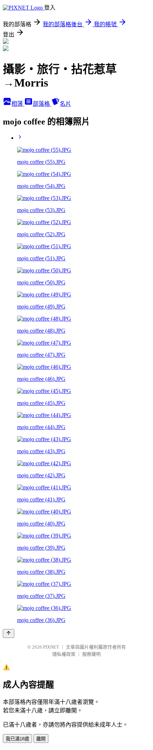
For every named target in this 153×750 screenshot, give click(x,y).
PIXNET (51, 647)
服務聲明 (91, 654)
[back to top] (8, 633)
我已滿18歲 (17, 738)
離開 (41, 738)
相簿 (17, 104)
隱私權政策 (63, 654)
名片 (65, 104)
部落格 (42, 104)
